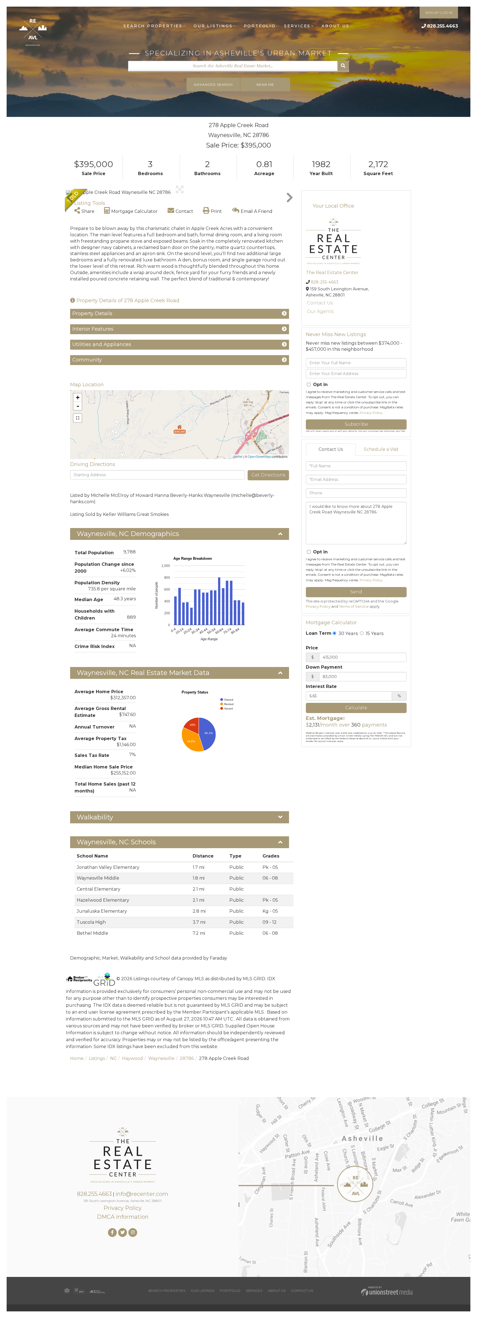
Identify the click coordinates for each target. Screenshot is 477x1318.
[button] (343, 66)
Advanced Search (213, 84)
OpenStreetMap (259, 457)
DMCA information (123, 1216)
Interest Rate (321, 686)
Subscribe (356, 424)
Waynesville (161, 1058)
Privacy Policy (371, 413)
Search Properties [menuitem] (152, 25)
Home (77, 1058)
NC (113, 1058)
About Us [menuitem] (335, 25)
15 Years (374, 633)
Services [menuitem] (297, 25)
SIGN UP (432, 12)
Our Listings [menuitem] (213, 25)
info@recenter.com (141, 1194)
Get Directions (268, 475)
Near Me (265, 84)
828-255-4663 (324, 282)
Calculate (356, 707)
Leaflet (237, 457)
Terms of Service (354, 606)
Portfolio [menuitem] (260, 25)
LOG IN (446, 12)
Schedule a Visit (381, 449)
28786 (187, 1058)
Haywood (132, 1058)
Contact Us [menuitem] (302, 1290)
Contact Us (320, 303)
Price (312, 647)
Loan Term (319, 633)
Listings (97, 1058)
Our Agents (320, 311)
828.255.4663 (442, 26)
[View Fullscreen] (77, 418)
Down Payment (324, 667)
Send (356, 591)
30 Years (347, 633)
